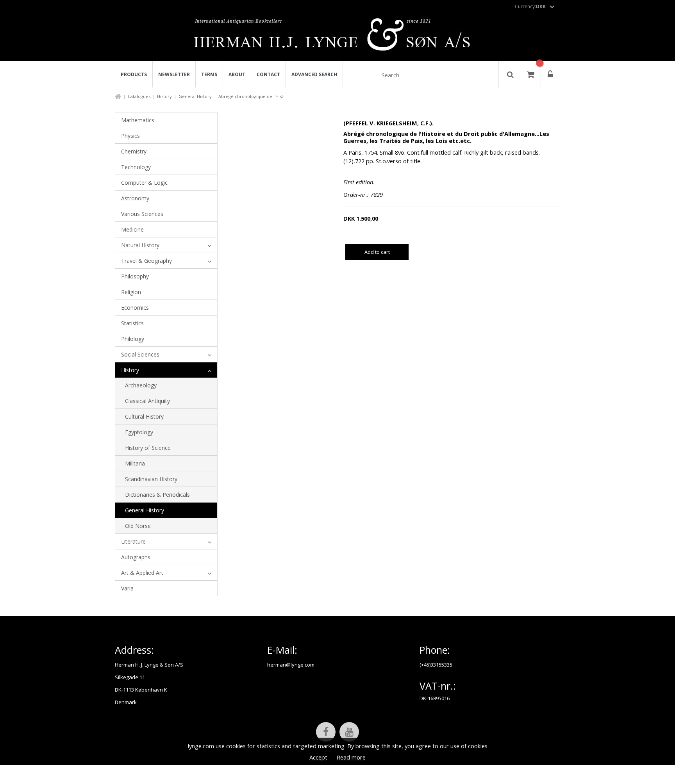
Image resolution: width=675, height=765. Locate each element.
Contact (268, 74)
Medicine (132, 229)
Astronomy (135, 198)
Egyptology (139, 432)
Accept (318, 757)
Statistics (132, 323)
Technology (136, 167)
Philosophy (135, 276)
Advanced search (314, 74)
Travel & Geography (146, 260)
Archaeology (141, 385)
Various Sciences (142, 214)
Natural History (140, 245)
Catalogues (139, 96)
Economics (135, 307)
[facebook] (326, 732)
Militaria (135, 463)
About (237, 74)
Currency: (530, 6)
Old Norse (138, 526)
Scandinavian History (151, 479)
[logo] (338, 37)
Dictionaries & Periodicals (157, 494)
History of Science (148, 447)
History (164, 96)
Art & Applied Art (142, 572)
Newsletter (174, 74)
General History (195, 96)
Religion (131, 292)
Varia (127, 588)
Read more (351, 757)
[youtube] (349, 732)
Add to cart (377, 251)
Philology (132, 338)
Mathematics (137, 120)
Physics (130, 135)
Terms (209, 74)
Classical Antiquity (147, 401)
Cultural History (144, 416)
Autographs (135, 557)
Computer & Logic (144, 182)
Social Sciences (140, 354)
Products (134, 74)
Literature (133, 541)
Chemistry (133, 151)
